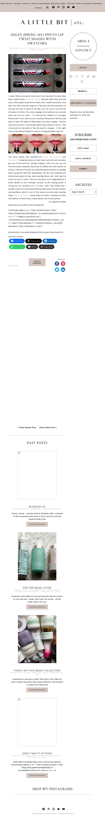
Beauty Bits (35, 48)
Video (45, 673)
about (83, 42)
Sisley (42, 50)
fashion (17, 3)
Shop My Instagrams (41, 3)
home (3, 3)
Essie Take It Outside (37, 753)
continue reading (37, 524)
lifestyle (26, 3)
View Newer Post (27, 427)
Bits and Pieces (21, 509)
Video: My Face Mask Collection (37, 670)
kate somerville (36, 590)
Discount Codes (58, 3)
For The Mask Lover (37, 587)
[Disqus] (37, 314)
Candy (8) (47, 157)
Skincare (34, 592)
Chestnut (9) (13, 160)
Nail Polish (38, 756)
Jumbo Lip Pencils (52, 48)
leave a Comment (37, 262)
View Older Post (47, 427)
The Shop (71, 3)
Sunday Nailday (53, 756)
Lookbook (35, 509)
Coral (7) (58, 157)
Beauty (9, 3)
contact (83, 51)
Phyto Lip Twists (32, 99)
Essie (28, 756)
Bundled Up (37, 506)
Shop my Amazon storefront (89, 3)
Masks (49, 590)
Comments (13, 265)
